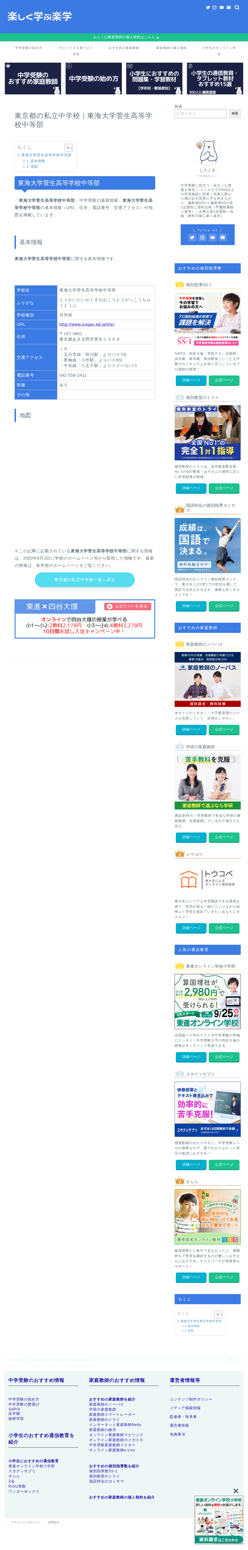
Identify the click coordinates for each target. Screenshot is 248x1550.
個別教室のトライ (104, 1476)
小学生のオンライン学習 (219, 49)
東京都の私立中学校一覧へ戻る (84, 579)
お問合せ (53, 1522)
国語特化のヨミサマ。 (108, 1481)
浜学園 (14, 1413)
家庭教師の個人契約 (171, 48)
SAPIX (14, 1409)
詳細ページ (191, 380)
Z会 (11, 1481)
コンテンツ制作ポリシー (191, 1399)
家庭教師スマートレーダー (112, 1414)
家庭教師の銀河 (102, 1430)
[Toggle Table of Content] (66, 148)
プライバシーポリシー (25, 1522)
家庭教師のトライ (104, 1419)
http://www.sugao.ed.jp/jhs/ (87, 324)
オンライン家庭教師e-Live (112, 1450)
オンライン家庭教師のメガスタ (116, 1440)
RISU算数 (17, 1486)
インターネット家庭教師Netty (115, 1425)
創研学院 (16, 1418)
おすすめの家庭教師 (124, 48)
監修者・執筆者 (183, 1417)
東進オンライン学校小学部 (31, 1466)
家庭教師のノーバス (106, 1404)
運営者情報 (179, 1425)
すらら (14, 1476)
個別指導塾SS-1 (103, 1471)
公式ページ (224, 380)
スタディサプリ (22, 1471)
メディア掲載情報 (185, 1408)
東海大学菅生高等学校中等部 (46, 155)
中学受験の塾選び (23, 1404)
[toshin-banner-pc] (219, 1520)
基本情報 (38, 161)
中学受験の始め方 (28, 48)
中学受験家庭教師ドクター (112, 1445)
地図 (34, 166)
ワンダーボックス (23, 1491)
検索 (178, 106)
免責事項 (177, 1434)
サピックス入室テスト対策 (76, 49)
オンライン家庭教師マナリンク (116, 1435)
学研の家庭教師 (102, 1409)
